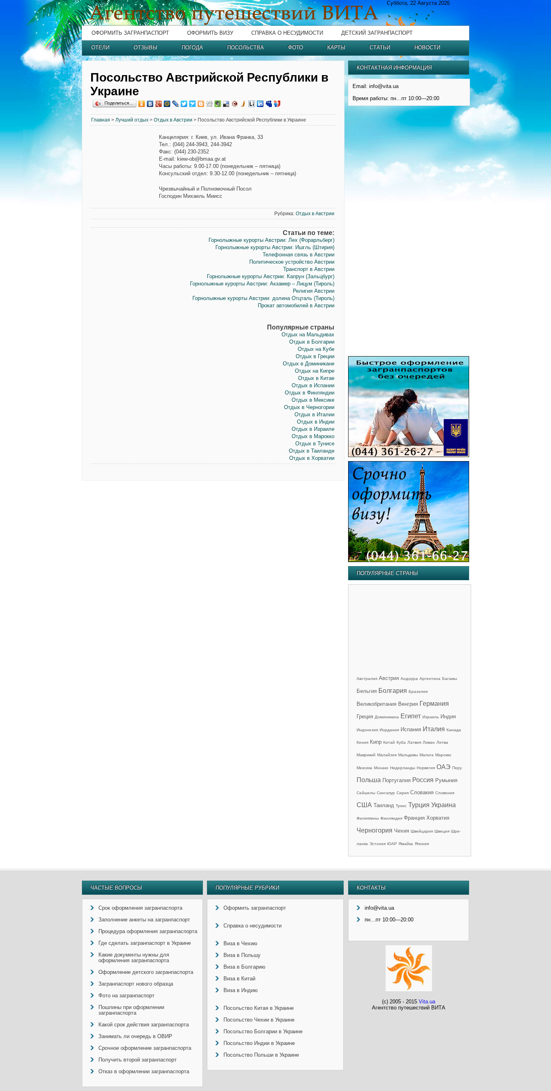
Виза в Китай (239, 979)
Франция (414, 818)
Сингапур (386, 793)
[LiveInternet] (252, 104)
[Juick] (243, 104)
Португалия (396, 780)
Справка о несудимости (287, 33)
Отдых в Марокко (313, 436)
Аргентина (430, 678)
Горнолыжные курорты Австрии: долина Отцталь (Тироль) (263, 298)
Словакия (422, 792)
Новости (427, 47)
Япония (422, 843)
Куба (401, 742)
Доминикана (387, 717)
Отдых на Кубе (316, 349)
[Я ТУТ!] (277, 104)
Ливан (429, 742)
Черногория (374, 830)
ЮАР (392, 843)
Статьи (379, 47)
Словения (444, 793)
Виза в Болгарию (244, 967)
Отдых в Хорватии (311, 458)
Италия (434, 729)
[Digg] (209, 104)
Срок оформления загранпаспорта (140, 908)
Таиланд (384, 805)
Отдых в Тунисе (314, 444)
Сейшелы (366, 793)
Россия (423, 779)
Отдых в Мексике (313, 400)
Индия (448, 716)
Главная (100, 120)
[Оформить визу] (408, 560)
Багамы (449, 678)
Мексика (364, 768)
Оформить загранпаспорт (130, 33)
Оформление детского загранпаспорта (145, 972)
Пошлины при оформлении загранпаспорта (131, 1010)
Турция (419, 804)
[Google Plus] (158, 104)
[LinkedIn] (260, 104)
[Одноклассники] (142, 104)
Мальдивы (408, 755)
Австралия (367, 678)
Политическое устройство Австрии (291, 262)
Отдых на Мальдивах (308, 334)
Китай (389, 742)
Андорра (409, 678)
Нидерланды (402, 768)
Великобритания (377, 704)
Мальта (427, 755)
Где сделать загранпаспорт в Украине (144, 943)
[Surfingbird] (192, 104)
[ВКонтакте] (150, 104)
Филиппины (368, 818)
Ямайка (406, 843)
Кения (362, 742)
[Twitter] (184, 104)
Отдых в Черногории (309, 407)
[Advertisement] (124, 257)
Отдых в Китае (316, 378)
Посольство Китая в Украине (258, 1008)
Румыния (446, 780)
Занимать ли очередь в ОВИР (135, 1036)
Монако (381, 768)
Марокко (443, 755)
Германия (434, 703)
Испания (411, 729)
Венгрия (408, 704)
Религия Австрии (313, 291)
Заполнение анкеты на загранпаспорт (144, 920)
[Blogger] (201, 104)
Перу (457, 768)
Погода (192, 47)
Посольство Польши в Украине (261, 1055)
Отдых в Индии (315, 422)
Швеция (441, 831)
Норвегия (426, 768)
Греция (365, 716)
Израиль (430, 717)
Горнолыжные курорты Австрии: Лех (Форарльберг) (271, 240)
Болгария (392, 690)
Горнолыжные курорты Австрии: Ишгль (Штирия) (274, 247)
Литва (442, 742)
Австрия (389, 678)
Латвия (414, 742)
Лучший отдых (131, 120)
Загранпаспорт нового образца (135, 984)
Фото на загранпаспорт (126, 995)
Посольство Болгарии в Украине (263, 1031)
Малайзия (387, 755)
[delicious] (226, 104)
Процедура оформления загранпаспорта (147, 931)
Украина (443, 804)
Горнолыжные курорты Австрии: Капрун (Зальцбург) (270, 276)
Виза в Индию (240, 990)
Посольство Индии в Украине (259, 1043)
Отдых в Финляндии (309, 393)
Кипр (376, 742)
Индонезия (367, 730)
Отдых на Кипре (314, 371)
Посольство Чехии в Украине (258, 1020)
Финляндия (391, 818)
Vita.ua (427, 1002)
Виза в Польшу (242, 955)
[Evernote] (218, 104)
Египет (411, 716)
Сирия (403, 793)
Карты (336, 47)
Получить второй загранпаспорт (137, 1060)
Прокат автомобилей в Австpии (296, 305)
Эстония (377, 843)
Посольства (245, 47)
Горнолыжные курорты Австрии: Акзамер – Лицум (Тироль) (262, 284)
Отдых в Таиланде (311, 451)
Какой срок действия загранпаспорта (143, 1025)
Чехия (401, 831)
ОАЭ (443, 767)
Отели (100, 47)
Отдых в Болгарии (311, 342)
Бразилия (418, 691)
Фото (295, 47)
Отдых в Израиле (313, 429)
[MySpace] (269, 104)
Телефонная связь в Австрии (298, 255)
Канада (454, 730)
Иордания (389, 730)
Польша (369, 779)
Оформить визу (210, 33)
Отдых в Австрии (173, 120)
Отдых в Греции (315, 356)
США (364, 804)
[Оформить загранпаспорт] (408, 455)
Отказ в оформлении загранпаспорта (143, 1071)
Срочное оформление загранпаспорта (144, 1048)
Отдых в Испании (313, 385)
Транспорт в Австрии (308, 269)
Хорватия (437, 818)
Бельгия (367, 691)
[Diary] (235, 104)
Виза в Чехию (240, 943)
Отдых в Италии (314, 414)
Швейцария (422, 831)
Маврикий (366, 755)
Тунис (401, 806)
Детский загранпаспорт (377, 33)
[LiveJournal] (175, 104)
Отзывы (145, 47)
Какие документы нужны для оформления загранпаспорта (133, 957)
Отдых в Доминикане (308, 364)
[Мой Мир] (167, 104)
